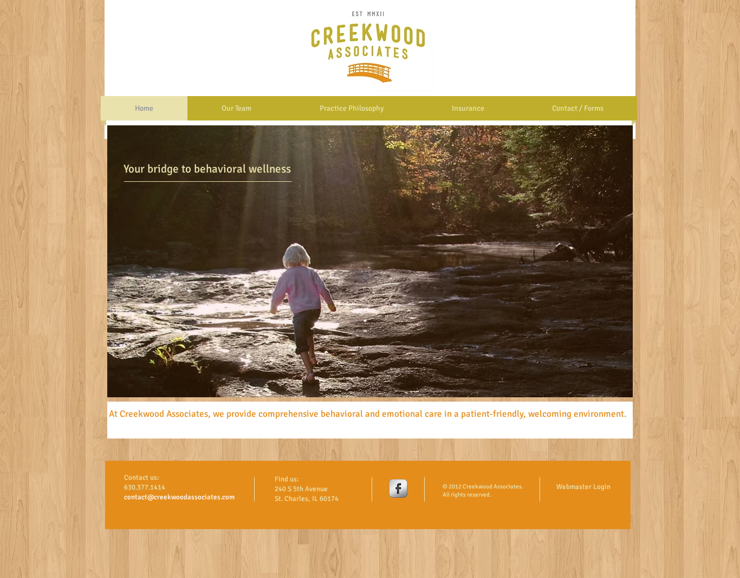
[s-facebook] (398, 488)
